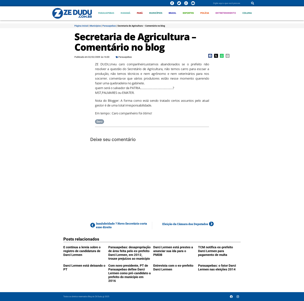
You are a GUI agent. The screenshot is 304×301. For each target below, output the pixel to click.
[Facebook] (231, 296)
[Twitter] (179, 3)
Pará (140, 13)
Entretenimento (225, 13)
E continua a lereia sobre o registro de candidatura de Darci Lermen (82, 251)
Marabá (125, 13)
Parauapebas (106, 13)
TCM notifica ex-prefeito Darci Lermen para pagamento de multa (215, 251)
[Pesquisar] (252, 3)
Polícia (204, 13)
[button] (210, 56)
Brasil (172, 13)
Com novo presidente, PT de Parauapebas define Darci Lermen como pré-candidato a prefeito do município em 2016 (129, 273)
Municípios (155, 13)
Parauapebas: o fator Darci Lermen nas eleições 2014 (217, 267)
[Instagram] (186, 3)
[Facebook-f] (172, 3)
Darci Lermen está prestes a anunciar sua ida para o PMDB (173, 251)
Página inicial (81, 26)
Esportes (188, 13)
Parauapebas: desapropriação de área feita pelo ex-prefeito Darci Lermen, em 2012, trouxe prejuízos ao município (129, 252)
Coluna (247, 13)
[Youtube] (193, 3)
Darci (99, 121)
